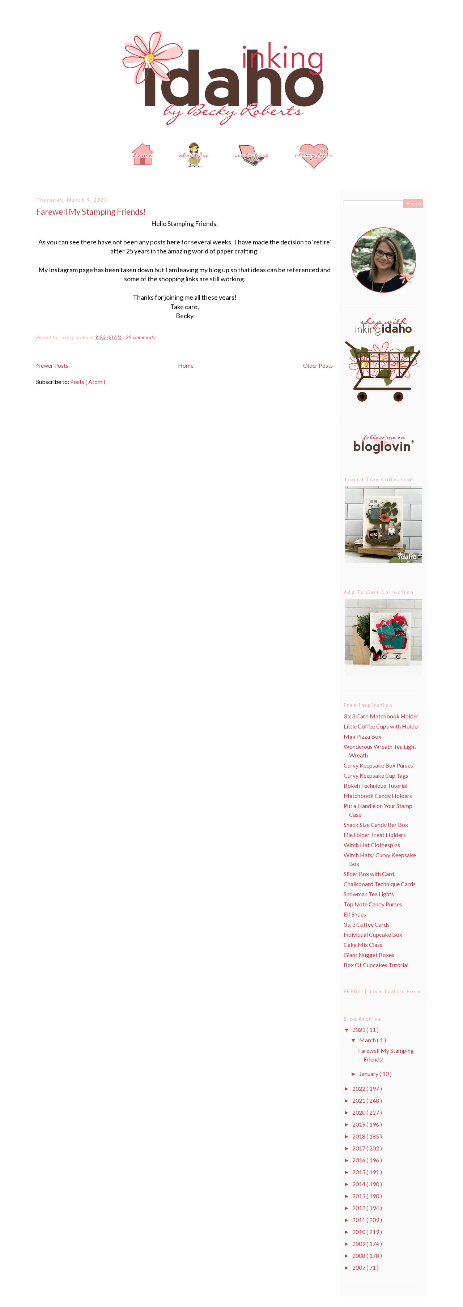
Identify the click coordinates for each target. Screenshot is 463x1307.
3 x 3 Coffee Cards (367, 924)
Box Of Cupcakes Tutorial (376, 964)
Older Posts (318, 365)
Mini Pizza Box (362, 736)
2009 (359, 1243)
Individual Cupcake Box (373, 934)
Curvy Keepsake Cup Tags (376, 775)
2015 (359, 1172)
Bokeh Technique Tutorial (375, 785)
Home (186, 365)
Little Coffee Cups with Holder (382, 726)
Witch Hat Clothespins (372, 844)
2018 (359, 1136)
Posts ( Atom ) (87, 381)
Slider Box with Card (369, 873)
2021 (359, 1100)
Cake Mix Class (363, 944)
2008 (359, 1255)
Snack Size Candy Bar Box (376, 824)
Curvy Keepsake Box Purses (378, 765)
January (369, 1073)
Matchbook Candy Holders (378, 795)
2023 (359, 1029)
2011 (359, 1219)
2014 (359, 1183)
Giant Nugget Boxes (369, 954)
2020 (359, 1112)
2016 (359, 1160)
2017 (359, 1148)
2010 (359, 1231)
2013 (359, 1195)
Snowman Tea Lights (369, 893)
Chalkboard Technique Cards (380, 883)
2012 (359, 1207)
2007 (359, 1267)
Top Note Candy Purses (373, 904)
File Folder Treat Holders (375, 834)
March (368, 1040)
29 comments (141, 337)
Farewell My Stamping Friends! (91, 212)
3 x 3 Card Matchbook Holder (381, 716)
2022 (359, 1088)
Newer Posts (52, 365)
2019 (359, 1124)
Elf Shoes (355, 914)
